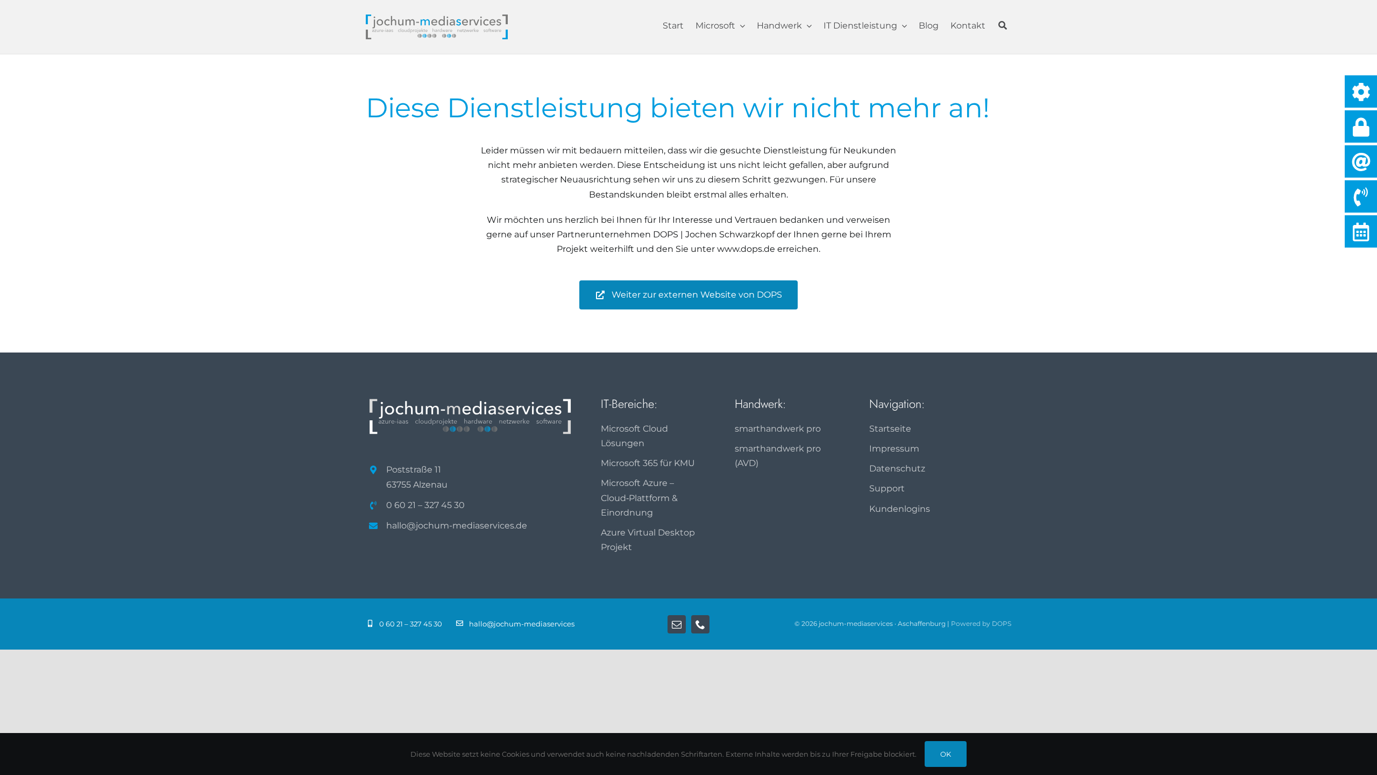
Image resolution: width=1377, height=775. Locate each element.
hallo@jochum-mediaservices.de (456, 525)
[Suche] (1002, 27)
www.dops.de (746, 249)
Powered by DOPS (981, 623)
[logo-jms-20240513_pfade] (437, 18)
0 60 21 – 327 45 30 (425, 505)
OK (945, 754)
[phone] (700, 624)
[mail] (677, 624)
